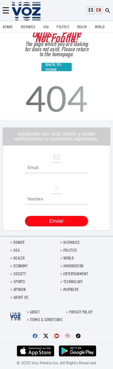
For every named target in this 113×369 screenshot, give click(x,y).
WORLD (100, 27)
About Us (20, 298)
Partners (71, 290)
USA (46, 27)
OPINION (19, 290)
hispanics (28, 27)
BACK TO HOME (53, 67)
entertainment (75, 274)
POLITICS (62, 27)
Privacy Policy (81, 312)
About (35, 312)
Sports (19, 282)
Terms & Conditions (46, 320)
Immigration (73, 266)
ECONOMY (20, 266)
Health (82, 27)
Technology (73, 282)
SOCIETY (19, 274)
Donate (8, 27)
